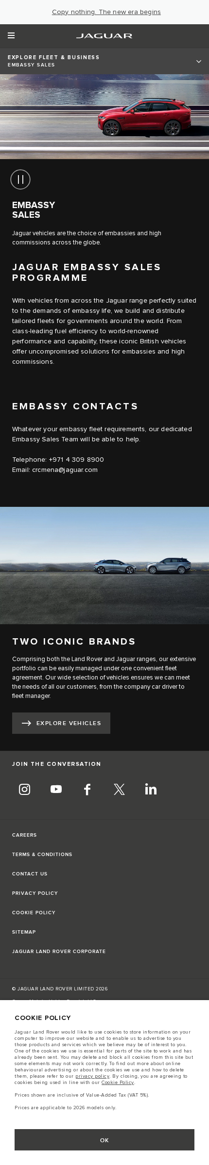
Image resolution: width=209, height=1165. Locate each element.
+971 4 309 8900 (76, 460)
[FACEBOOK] (87, 790)
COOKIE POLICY (33, 913)
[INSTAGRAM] (24, 790)
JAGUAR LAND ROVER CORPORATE (59, 952)
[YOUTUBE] (56, 790)
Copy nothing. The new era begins (106, 12)
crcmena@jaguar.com (65, 470)
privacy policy (92, 1076)
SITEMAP (24, 932)
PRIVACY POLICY (35, 893)
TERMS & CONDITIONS (42, 855)
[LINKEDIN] (151, 790)
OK (104, 1140)
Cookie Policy (118, 1082)
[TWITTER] (119, 790)
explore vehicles (68, 723)
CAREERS (24, 835)
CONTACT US (30, 874)
